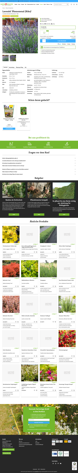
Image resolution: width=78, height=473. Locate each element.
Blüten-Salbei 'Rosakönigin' (65, 246)
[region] (20, 40)
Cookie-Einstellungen (39, 444)
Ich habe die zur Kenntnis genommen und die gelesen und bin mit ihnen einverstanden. (38, 426)
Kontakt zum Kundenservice (7, 446)
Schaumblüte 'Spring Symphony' (47, 350)
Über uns (20, 441)
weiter (14, 214)
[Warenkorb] (76, 4)
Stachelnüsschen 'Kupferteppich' (10, 384)
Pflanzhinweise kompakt (39, 200)
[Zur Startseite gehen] (7, 4)
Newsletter (37, 442)
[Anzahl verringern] (41, 41)
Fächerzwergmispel (63, 350)
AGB (37, 426)
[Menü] (76, 462)
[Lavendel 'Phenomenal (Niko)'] (20, 35)
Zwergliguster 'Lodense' (45, 246)
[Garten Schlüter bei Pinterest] (58, 463)
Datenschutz (42, 469)
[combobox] (60, 4)
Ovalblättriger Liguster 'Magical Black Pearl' (29, 385)
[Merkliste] (16, 252)
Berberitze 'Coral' (7, 280)
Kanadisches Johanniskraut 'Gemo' (29, 350)
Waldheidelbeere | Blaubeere (28, 280)
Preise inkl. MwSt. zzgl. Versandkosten (46, 36)
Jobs (36, 441)
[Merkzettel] (71, 4)
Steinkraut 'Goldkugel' (45, 315)
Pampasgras (43, 280)
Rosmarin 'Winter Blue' (64, 315)
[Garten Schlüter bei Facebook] (53, 463)
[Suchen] (67, 4)
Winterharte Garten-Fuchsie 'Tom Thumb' (47, 385)
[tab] (5, 67)
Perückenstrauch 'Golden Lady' (10, 246)
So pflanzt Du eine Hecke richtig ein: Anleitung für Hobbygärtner (64, 203)
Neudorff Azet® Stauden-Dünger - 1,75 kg (9, 119)
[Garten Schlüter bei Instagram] (55, 463)
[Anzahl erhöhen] (47, 41)
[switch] (74, 469)
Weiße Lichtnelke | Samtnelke (28, 315)
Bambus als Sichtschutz (14, 200)
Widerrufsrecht (21, 446)
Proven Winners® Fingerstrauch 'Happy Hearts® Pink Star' (29, 246)
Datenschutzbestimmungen (38, 424)
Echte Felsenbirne (7, 350)
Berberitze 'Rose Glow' (8, 315)
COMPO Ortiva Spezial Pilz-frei (24, 119)
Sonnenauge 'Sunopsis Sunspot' (66, 384)
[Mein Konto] (74, 4)
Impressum (35, 469)
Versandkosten (36, 471)
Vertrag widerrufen (6, 453)
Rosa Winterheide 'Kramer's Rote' (66, 280)
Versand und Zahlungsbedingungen (25, 444)
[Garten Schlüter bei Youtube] (60, 463)
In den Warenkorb (62, 40)
